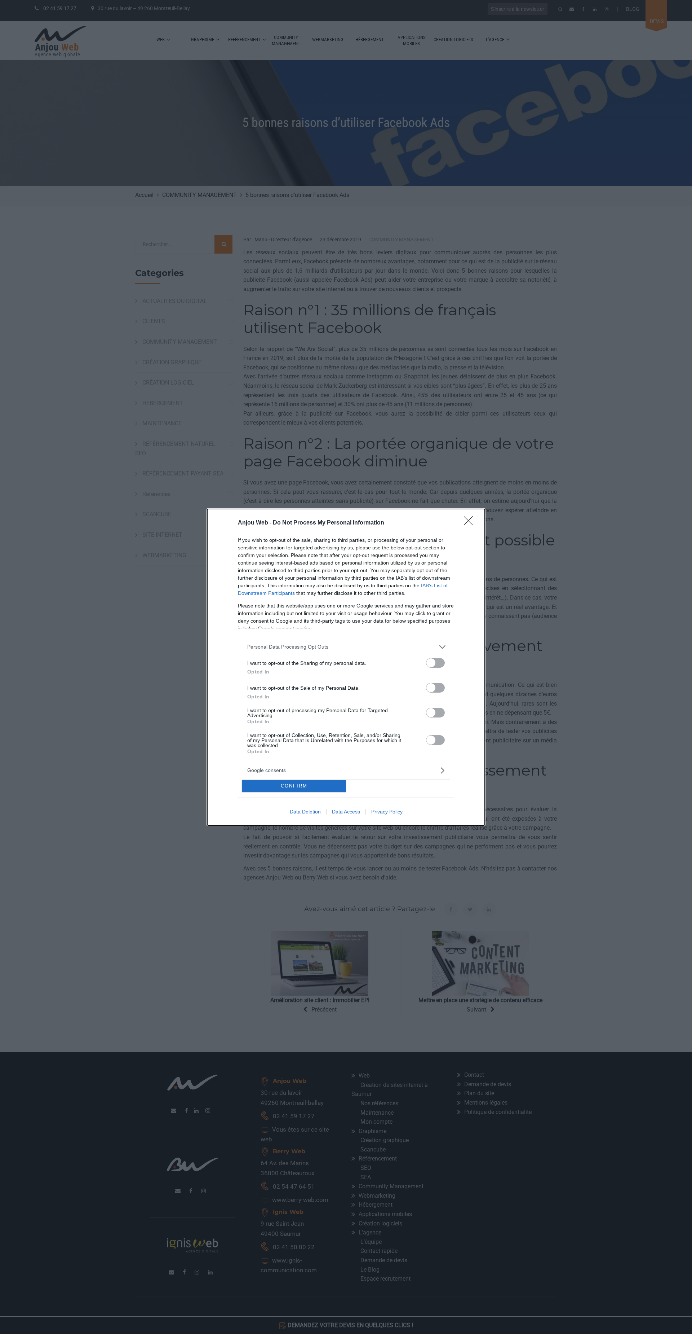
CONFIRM (294, 786)
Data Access (346, 812)
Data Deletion (305, 812)
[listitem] (346, 647)
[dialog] (346, 667)
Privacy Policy (387, 812)
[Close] (471, 523)
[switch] (435, 663)
